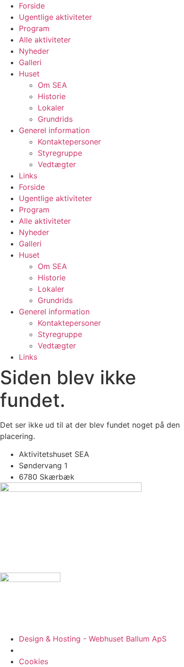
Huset (29, 73)
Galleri (30, 62)
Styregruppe (60, 153)
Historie (52, 96)
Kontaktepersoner (69, 141)
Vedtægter (57, 164)
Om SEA (52, 85)
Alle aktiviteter (45, 39)
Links (28, 175)
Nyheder (34, 51)
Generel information (54, 130)
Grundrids (55, 119)
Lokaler (51, 107)
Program (34, 28)
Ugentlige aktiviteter (55, 17)
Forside (32, 5)
